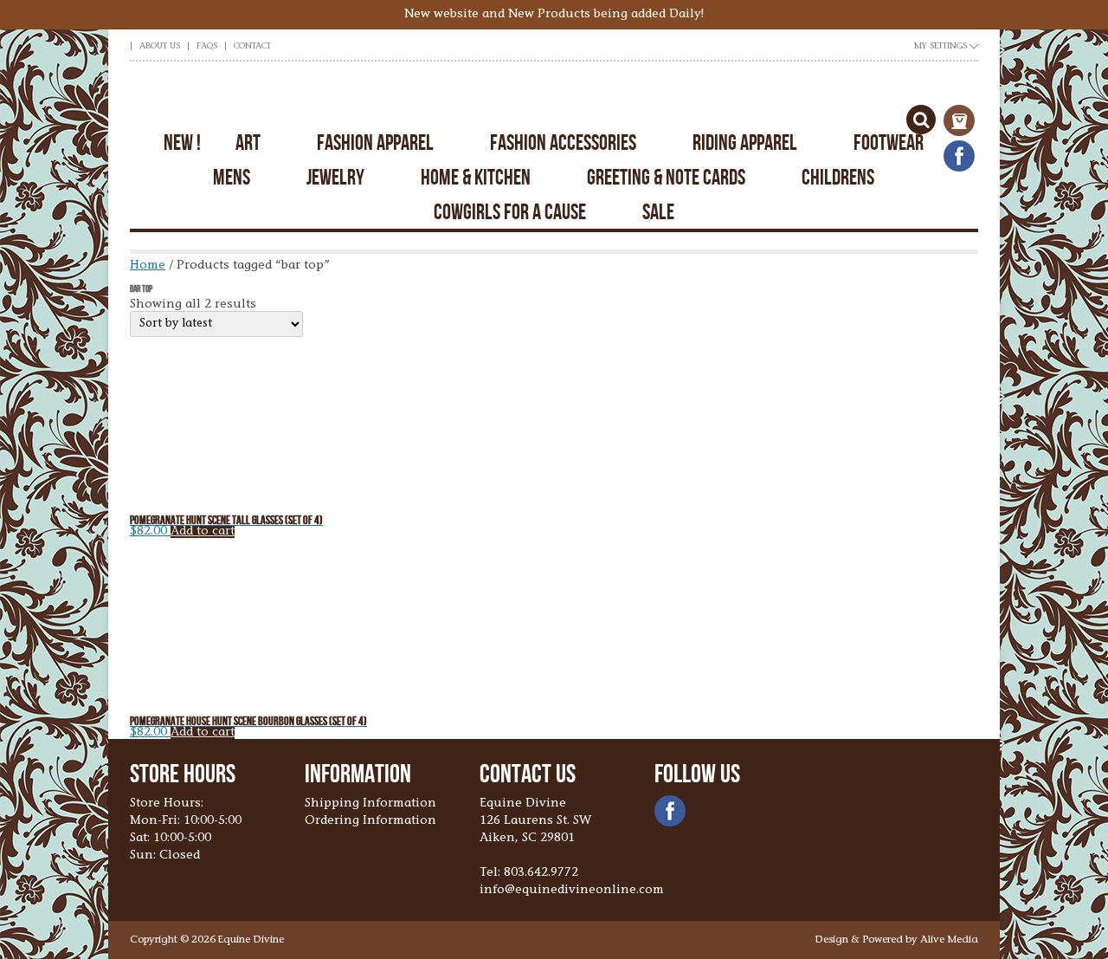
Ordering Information (370, 821)
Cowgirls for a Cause (510, 212)
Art (248, 142)
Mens (231, 177)
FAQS (206, 46)
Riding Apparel (744, 142)
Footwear (889, 142)
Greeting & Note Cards (666, 177)
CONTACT (252, 46)
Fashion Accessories (563, 142)
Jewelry (335, 177)
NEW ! (182, 142)
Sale (658, 212)
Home (147, 266)
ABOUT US (159, 46)
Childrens (838, 177)
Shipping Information (370, 804)
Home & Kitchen (476, 177)
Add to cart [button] (203, 532)
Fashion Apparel (375, 142)
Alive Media (949, 940)
